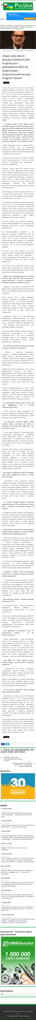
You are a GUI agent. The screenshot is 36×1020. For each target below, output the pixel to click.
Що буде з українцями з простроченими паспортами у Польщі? (13, 758)
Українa (22, 751)
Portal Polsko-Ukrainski (26, 1011)
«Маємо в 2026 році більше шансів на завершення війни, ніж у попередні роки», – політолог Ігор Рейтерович (17, 872)
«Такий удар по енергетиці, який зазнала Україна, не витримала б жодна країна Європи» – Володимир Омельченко (17, 908)
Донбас (7, 749)
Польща (4, 751)
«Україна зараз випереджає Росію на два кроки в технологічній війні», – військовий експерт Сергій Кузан (16, 814)
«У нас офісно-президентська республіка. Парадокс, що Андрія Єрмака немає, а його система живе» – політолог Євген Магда (17, 884)
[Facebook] (18, 1014)
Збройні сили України (22, 749)
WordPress (14, 1011)
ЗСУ (32, 749)
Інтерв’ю (9, 25)
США (16, 751)
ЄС (12, 749)
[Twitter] (20, 1014)
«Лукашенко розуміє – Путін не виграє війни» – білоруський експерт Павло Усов (22, 764)
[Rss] (16, 1014)
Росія (10, 751)
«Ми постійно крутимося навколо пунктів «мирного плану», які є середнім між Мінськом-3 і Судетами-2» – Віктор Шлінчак (18, 896)
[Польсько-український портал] (18, 6)
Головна (2, 25)
